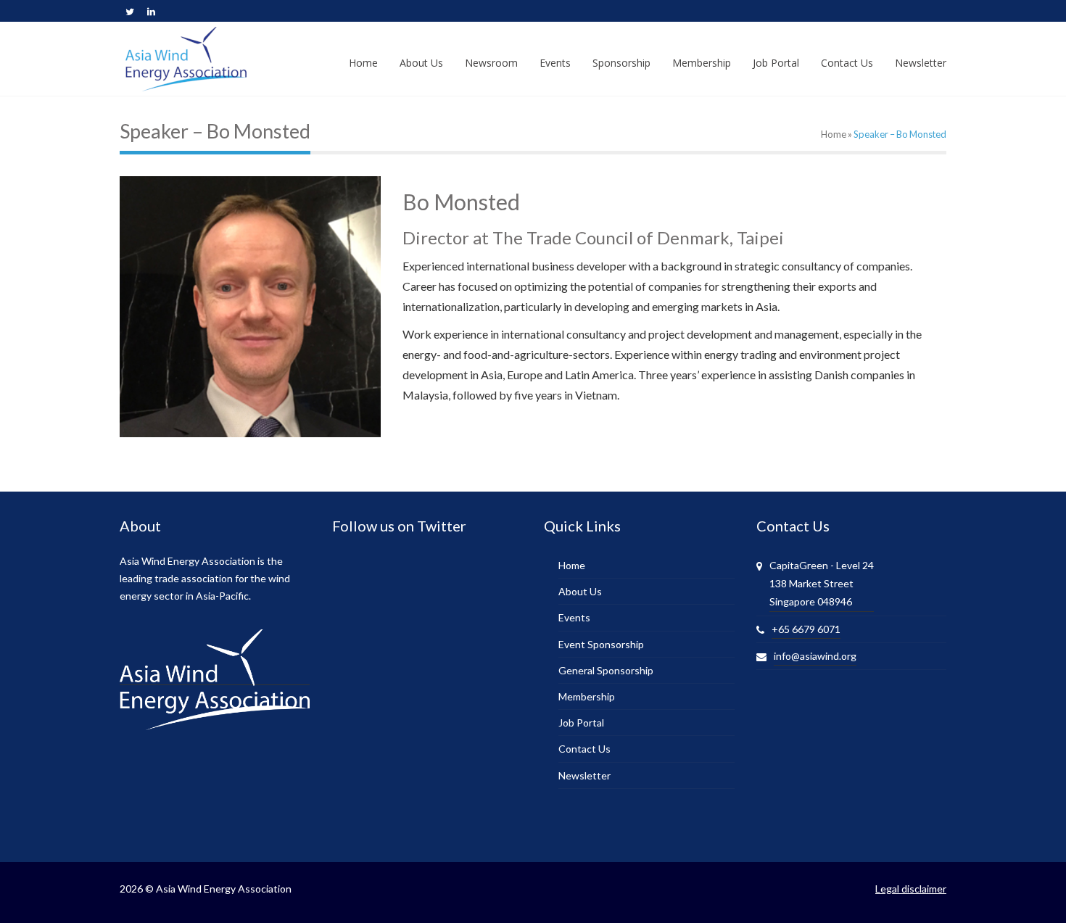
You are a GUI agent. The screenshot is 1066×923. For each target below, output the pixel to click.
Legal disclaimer (910, 888)
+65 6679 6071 (806, 629)
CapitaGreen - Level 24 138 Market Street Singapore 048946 (821, 583)
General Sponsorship (605, 670)
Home (833, 134)
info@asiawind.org (815, 656)
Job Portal (581, 722)
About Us (580, 591)
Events (574, 617)
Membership (586, 696)
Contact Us (584, 748)
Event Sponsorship (601, 644)
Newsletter (584, 775)
